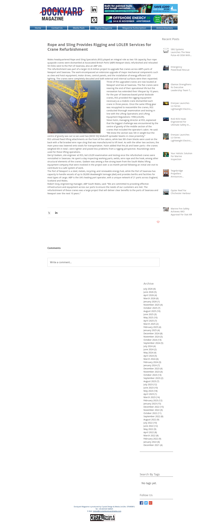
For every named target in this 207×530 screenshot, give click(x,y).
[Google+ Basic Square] (150, 503)
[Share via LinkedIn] (56, 212)
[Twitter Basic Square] (146, 503)
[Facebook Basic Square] (141, 503)
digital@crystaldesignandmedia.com (107, 511)
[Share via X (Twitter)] (48, 212)
